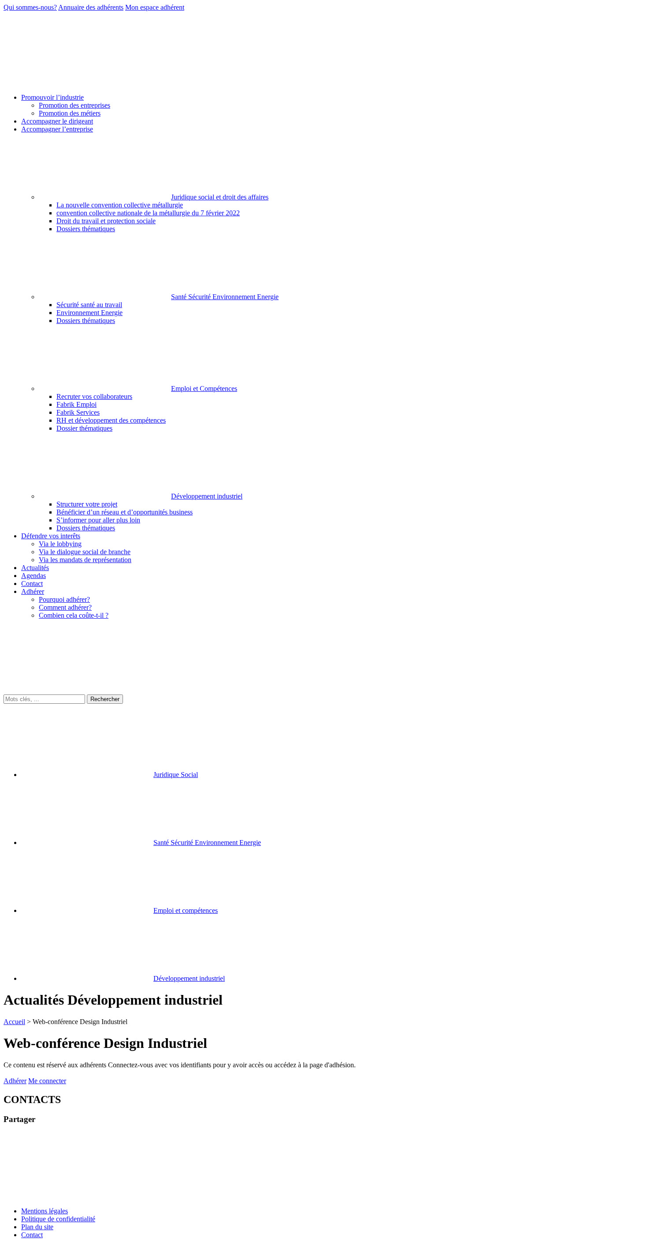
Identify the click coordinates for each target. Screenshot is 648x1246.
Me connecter (47, 1081)
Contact (32, 1234)
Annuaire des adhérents (90, 7)
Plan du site (37, 1227)
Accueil (14, 1021)
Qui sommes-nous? (30, 7)
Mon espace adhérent (154, 7)
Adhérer (15, 1081)
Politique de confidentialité (58, 1219)
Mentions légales (44, 1211)
